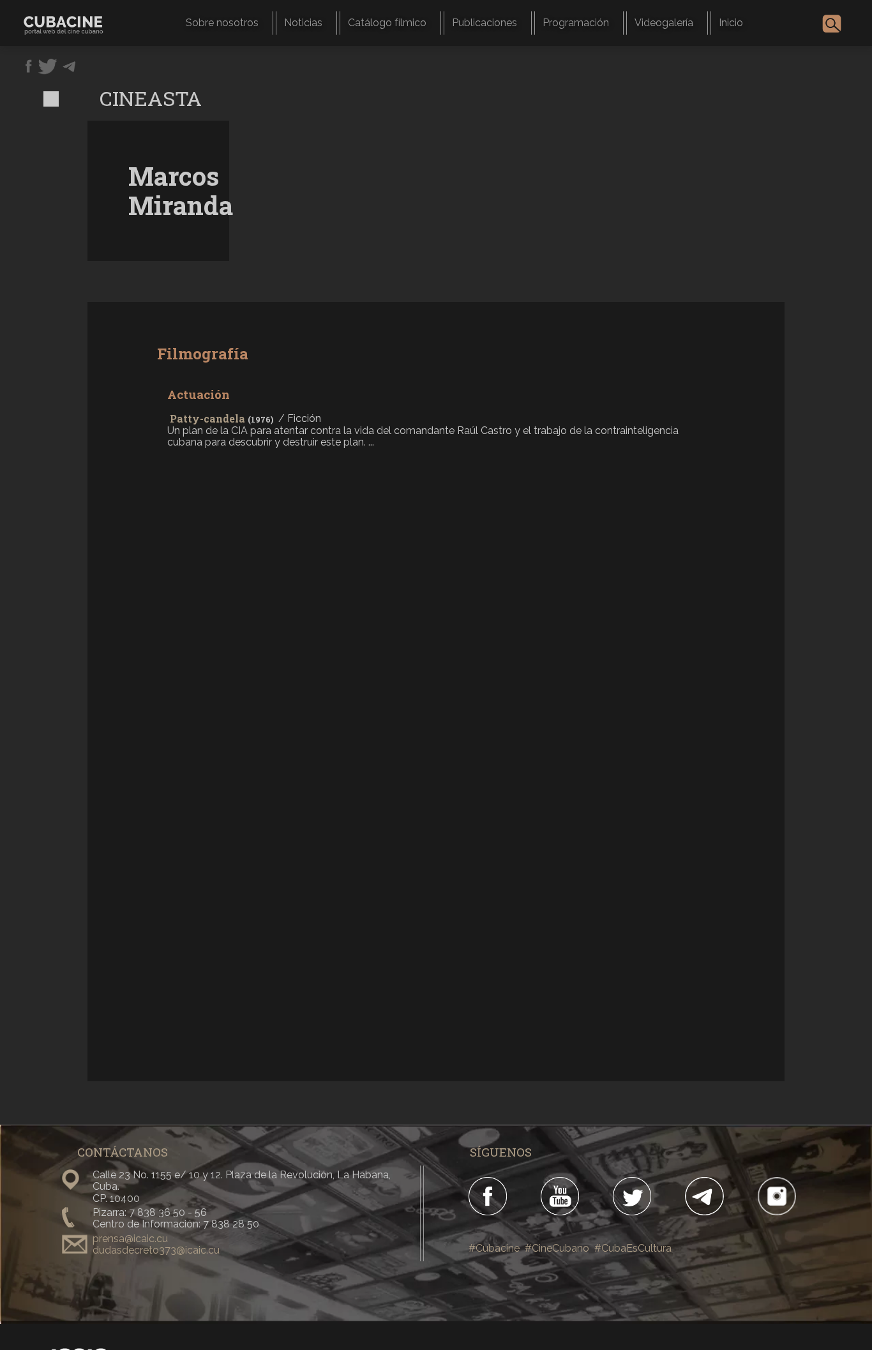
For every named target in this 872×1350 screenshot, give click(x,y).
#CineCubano (557, 1248)
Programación (576, 23)
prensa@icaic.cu (130, 1239)
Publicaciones (484, 23)
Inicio (731, 23)
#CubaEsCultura (633, 1248)
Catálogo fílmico (387, 23)
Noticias (303, 23)
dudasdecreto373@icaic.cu (156, 1250)
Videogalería (664, 23)
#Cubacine (494, 1248)
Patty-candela (207, 418)
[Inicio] (68, 22)
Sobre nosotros (222, 23)
